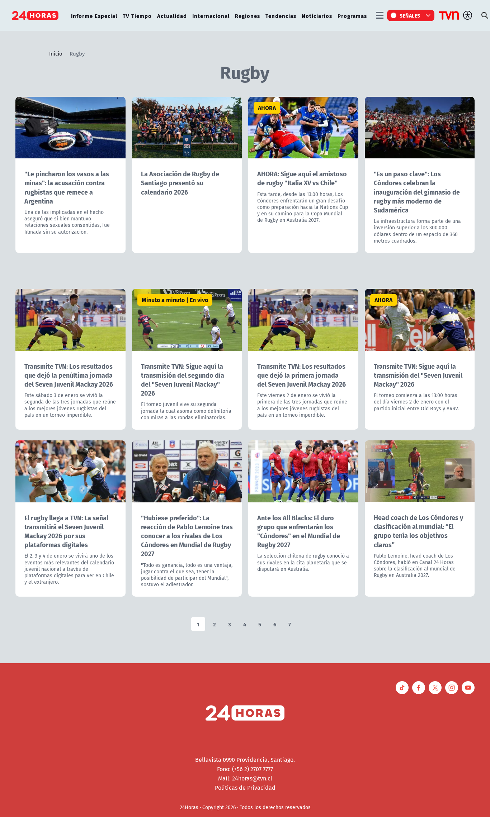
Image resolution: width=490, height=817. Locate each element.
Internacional (211, 15)
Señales (410, 15)
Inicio (55, 53)
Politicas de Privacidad (245, 787)
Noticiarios (317, 15)
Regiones (247, 15)
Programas (352, 15)
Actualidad (172, 15)
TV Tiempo (137, 15)
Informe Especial (94, 15)
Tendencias (280, 15)
